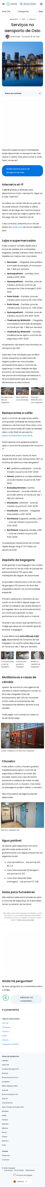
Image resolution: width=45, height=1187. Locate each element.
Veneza (5, 1120)
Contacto (5, 1160)
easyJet (5, 1090)
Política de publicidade (25, 920)
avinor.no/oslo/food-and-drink (17, 435)
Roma (4, 1132)
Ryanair (5, 1073)
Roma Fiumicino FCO (10, 1077)
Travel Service (7, 1103)
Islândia (5, 1124)
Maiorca (5, 1141)
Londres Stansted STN (10, 1069)
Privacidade (19, 1170)
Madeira (5, 1111)
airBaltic (5, 1061)
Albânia (5, 1128)
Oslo (23, 19)
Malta (4, 1115)
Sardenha (6, 1082)
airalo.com (17, 227)
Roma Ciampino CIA (10, 1094)
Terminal (5, 1031)
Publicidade (29, 1170)
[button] (4, 4)
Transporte (23, 11)
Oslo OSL (6, 11)
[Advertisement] (22, 122)
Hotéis (4, 1036)
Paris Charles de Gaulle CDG (13, 1107)
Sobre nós (6, 1155)
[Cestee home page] (11, 4)
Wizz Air (5, 1099)
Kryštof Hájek (15, 37)
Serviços (32, 19)
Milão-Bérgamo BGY (10, 1086)
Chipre (4, 1137)
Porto (4, 1145)
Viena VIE (5, 1065)
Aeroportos (14, 19)
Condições (8, 1170)
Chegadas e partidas (10, 1044)
